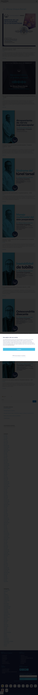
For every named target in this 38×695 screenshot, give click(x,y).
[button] (19, 355)
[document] (19, 347)
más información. (11, 345)
